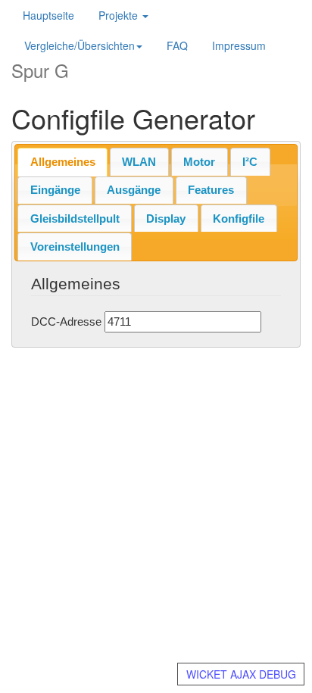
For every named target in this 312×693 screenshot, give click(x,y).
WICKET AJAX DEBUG (241, 674)
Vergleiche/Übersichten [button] (79, 45)
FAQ (177, 45)
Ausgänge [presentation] (134, 189)
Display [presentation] (166, 218)
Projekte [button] (119, 15)
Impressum (239, 45)
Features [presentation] (211, 189)
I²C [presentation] (249, 161)
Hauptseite (48, 15)
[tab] (62, 162)
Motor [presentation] (199, 161)
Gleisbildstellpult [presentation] (75, 218)
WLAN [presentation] (139, 161)
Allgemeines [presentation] (62, 161)
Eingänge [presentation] (55, 189)
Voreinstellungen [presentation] (75, 246)
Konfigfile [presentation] (238, 218)
